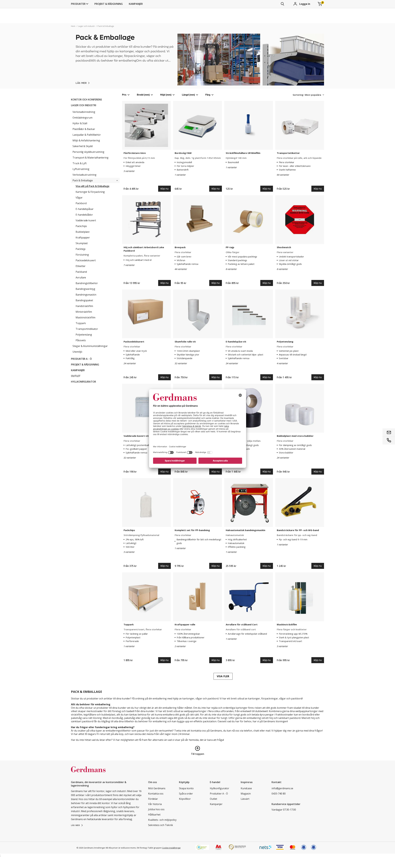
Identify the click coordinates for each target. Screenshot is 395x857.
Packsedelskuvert (86, 260)
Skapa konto (186, 788)
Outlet (76, 376)
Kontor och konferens (86, 99)
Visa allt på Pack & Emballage (92, 186)
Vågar (79, 197)
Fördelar (153, 799)
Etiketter (80, 266)
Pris (124, 94)
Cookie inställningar (171, 847)
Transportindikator (87, 329)
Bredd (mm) (143, 94)
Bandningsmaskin (86, 294)
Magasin (246, 793)
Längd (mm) (188, 94)
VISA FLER (223, 676)
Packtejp (80, 249)
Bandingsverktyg (85, 289)
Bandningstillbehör (87, 283)
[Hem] (88, 772)
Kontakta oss (155, 793)
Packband (81, 271)
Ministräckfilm (84, 311)
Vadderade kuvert (86, 220)
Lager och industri (83, 105)
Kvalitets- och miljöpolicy (162, 820)
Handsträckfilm (84, 306)
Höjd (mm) (165, 94)
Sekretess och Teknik (160, 825)
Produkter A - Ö (81, 359)
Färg (207, 94)
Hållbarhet (154, 814)
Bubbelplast (82, 232)
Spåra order (186, 793)
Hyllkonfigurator (83, 381)
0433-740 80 (279, 793)
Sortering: (298, 94)
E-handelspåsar (85, 209)
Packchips (81, 226)
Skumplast (82, 243)
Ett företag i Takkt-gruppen (149, 847)
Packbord (81, 203)
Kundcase (246, 788)
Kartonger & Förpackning (90, 192)
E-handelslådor (84, 214)
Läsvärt (245, 799)
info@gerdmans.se (282, 788)
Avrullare (81, 277)
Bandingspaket (84, 300)
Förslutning (82, 254)
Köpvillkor (185, 799)
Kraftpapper (83, 237)
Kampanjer (136, 4)
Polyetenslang (84, 334)
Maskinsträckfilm (85, 317)
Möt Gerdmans (156, 788)
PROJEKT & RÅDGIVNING (108, 4)
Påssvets (81, 340)
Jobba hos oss (156, 809)
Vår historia (155, 804)
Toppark (81, 323)
